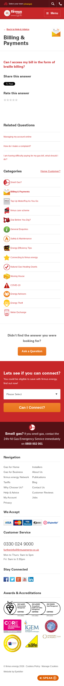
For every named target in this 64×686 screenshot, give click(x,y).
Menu (54, 13)
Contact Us (38, 487)
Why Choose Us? (13, 487)
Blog (34, 482)
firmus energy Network (16, 477)
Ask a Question (32, 351)
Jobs (35, 497)
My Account (10, 497)
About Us (37, 472)
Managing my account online (17, 137)
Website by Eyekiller (13, 671)
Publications (39, 477)
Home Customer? (50, 171)
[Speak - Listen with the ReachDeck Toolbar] (48, 678)
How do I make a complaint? (17, 146)
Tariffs (7, 482)
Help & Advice (11, 492)
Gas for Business (13, 472)
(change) (28, 4)
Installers (37, 467)
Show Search (53, 3)
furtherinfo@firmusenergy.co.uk (21, 549)
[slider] (11, 100)
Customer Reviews (42, 492)
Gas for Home (11, 467)
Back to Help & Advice (18, 29)
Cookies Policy (33, 666)
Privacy (8, 502)
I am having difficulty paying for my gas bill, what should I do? (31, 157)
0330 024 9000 (60, 3)
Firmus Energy (13, 13)
